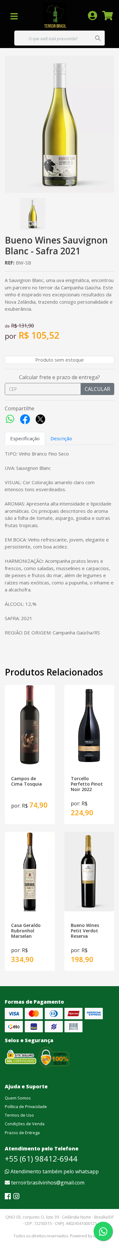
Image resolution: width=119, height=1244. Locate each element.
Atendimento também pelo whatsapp (54, 1171)
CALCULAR (97, 388)
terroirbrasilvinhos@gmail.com (47, 1182)
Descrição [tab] (61, 438)
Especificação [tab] (25, 438)
